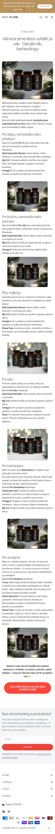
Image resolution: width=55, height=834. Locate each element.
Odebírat (27, 747)
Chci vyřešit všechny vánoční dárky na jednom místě (27, 688)
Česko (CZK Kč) (13, 804)
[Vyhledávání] (41, 17)
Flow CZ (14, 828)
